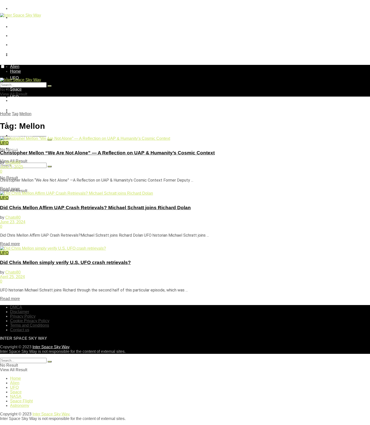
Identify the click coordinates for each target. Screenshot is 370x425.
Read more (10, 189)
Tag (15, 114)
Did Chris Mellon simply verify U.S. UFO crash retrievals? (65, 262)
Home (15, 55)
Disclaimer (19, 312)
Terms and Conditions (29, 44)
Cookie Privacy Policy (29, 35)
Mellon (25, 114)
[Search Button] (50, 166)
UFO (14, 97)
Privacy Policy (22, 26)
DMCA (16, 8)
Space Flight (21, 135)
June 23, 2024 (12, 222)
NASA (15, 396)
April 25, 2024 (12, 277)
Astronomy (19, 148)
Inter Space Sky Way (50, 347)
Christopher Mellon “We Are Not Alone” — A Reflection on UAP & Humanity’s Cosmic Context (107, 152)
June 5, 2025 (11, 167)
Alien (14, 383)
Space (16, 110)
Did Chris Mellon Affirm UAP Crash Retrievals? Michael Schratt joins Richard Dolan (95, 207)
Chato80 (13, 162)
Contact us (19, 330)
